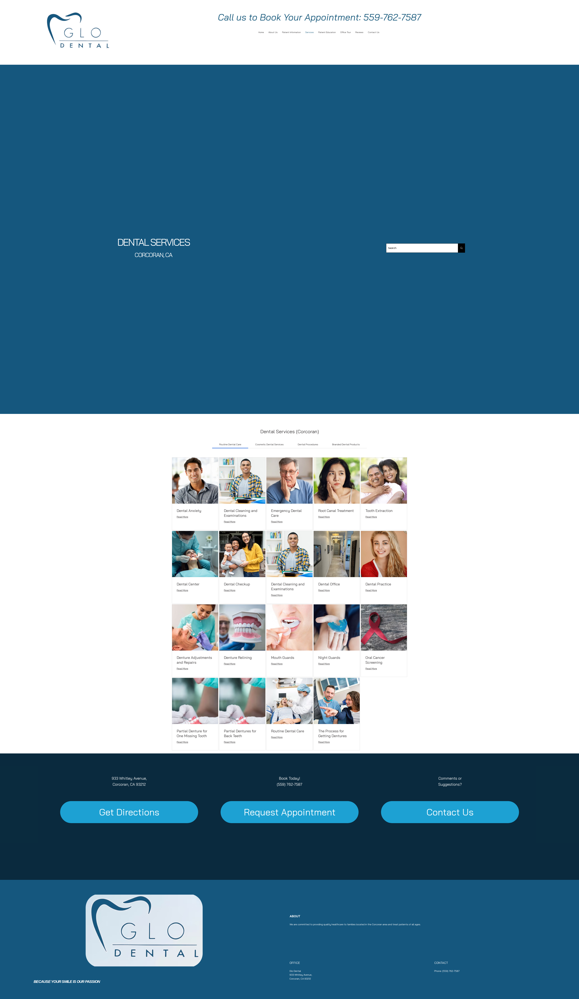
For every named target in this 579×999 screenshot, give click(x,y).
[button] (290, 812)
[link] (230, 444)
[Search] (461, 248)
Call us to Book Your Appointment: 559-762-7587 (319, 17)
